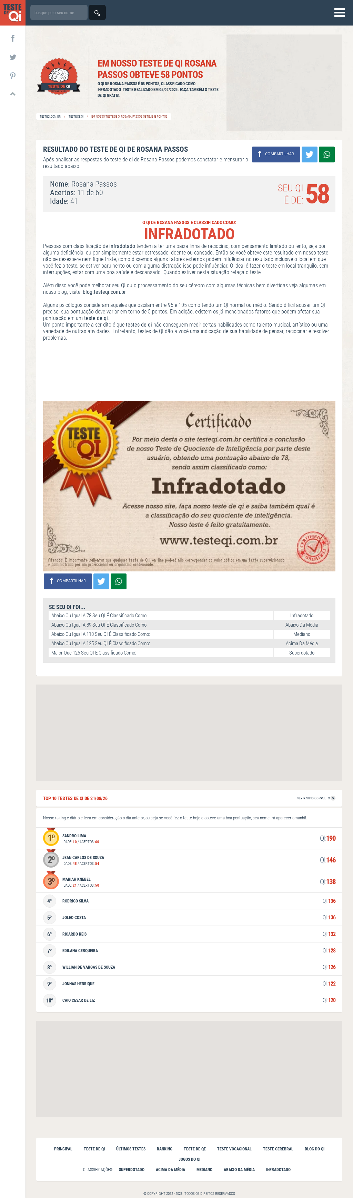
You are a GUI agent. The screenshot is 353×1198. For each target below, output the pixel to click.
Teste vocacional (234, 1149)
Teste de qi (94, 1149)
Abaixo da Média (239, 1169)
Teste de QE (195, 1149)
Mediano (204, 1169)
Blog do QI (314, 1149)
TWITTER (12, 56)
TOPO (12, 93)
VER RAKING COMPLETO (314, 798)
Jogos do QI (189, 1159)
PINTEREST (12, 75)
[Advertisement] (284, 82)
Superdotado (131, 1169)
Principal (63, 1149)
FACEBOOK (12, 38)
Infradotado (278, 1169)
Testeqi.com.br (50, 116)
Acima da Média (170, 1169)
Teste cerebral (278, 1149)
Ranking (164, 1149)
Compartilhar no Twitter (309, 154)
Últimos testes (130, 1149)
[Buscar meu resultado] (97, 12)
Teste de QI (76, 116)
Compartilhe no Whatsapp (327, 154)
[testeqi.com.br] (13, 13)
